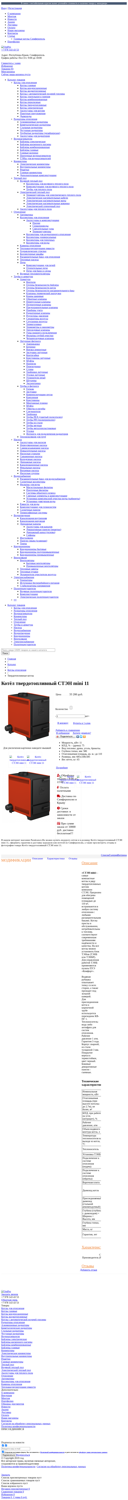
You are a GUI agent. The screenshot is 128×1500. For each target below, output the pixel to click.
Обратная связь (9, 1300)
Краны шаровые (35, 296)
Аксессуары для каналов (39, 526)
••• (15, 599)
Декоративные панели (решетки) (43, 529)
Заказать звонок (9, 1294)
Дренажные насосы (30, 462)
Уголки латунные (35, 375)
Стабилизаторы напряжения (35, 585)
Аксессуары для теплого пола (36, 209)
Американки (33, 344)
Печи (23, 262)
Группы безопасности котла (41, 287)
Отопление (20, 212)
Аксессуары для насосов (33, 442)
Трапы (23, 543)
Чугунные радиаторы (31, 130)
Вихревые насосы (29, 470)
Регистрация (15, 8)
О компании (14, 13)
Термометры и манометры (40, 327)
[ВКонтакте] (77, 737)
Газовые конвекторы (31, 172)
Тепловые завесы (29, 569)
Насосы (18, 439)
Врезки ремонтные (36, 349)
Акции (11, 22)
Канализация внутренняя (33, 518)
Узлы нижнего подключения (41, 332)
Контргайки (32, 355)
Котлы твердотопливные (33, 105)
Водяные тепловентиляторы (35, 273)
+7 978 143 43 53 (10, 49)
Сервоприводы (40, 226)
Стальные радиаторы (31, 127)
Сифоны (30, 535)
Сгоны (29, 369)
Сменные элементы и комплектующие (46, 495)
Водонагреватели (23, 138)
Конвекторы (20, 161)
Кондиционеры (22, 546)
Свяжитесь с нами (11, 63)
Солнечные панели (30, 509)
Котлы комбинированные (33, 99)
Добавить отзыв (88, 1270)
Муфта (29, 405)
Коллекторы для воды (37, 242)
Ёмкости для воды (29, 504)
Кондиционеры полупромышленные (39, 552)
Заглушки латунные (36, 352)
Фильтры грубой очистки (39, 335)
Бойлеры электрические (33, 141)
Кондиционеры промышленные (37, 554)
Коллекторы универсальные (41, 237)
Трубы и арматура (23, 276)
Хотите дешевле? (82, 733)
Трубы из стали (34, 422)
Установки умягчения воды (40, 501)
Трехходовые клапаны (38, 330)
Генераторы (26, 580)
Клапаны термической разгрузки (43, 293)
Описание (37, 858)
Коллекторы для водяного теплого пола (47, 183)
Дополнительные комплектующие (38, 175)
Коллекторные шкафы (32, 254)
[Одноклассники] (84, 737)
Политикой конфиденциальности (52, 1452)
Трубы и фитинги (29, 386)
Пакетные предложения (32, 113)
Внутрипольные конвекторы (35, 167)
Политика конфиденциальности (18, 1466)
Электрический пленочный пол (43, 206)
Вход (4, 8)
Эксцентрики (33, 383)
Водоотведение (22, 515)
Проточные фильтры (37, 490)
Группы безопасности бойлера (42, 285)
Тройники (31, 414)
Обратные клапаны (36, 299)
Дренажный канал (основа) (40, 532)
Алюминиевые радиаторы (34, 122)
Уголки (30, 431)
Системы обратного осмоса (40, 493)
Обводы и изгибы (35, 408)
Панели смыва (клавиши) (33, 540)
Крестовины (32, 400)
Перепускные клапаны (38, 301)
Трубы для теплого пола (39, 189)
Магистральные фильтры (39, 487)
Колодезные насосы (30, 459)
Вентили (31, 282)
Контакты (12, 33)
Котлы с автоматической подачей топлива (42, 93)
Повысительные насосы (33, 450)
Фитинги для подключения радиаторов (47, 434)
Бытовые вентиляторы (38, 563)
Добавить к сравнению (67, 730)
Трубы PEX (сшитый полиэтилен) (44, 417)
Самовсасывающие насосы (34, 448)
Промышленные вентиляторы (42, 566)
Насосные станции (30, 453)
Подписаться (23, 1455)
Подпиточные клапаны (38, 304)
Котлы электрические (31, 108)
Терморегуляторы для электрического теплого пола (53, 195)
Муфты (30, 361)
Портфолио (13, 41)
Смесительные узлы (43, 228)
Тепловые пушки (29, 571)
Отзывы (73, 858)
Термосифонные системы (33, 512)
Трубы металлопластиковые (41, 428)
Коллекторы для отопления (34, 217)
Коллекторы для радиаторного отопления (48, 234)
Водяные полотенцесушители (36, 591)
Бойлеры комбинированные (35, 147)
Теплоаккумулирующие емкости (37, 248)
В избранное (63, 733)
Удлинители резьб (35, 377)
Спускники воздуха (36, 321)
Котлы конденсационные (33, 88)
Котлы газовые (28, 85)
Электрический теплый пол (35, 192)
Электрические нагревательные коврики (48, 203)
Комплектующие (29, 594)
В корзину (62, 723)
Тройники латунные (37, 372)
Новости (12, 19)
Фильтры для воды (30, 484)
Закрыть (5, 1474)
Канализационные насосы (34, 465)
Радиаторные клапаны (38, 313)
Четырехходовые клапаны (40, 338)
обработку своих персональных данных (93, 1452)
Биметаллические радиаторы (35, 124)
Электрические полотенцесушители (39, 597)
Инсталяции (26, 538)
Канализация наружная (32, 521)
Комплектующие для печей (40, 265)
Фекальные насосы (30, 467)
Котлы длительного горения (35, 96)
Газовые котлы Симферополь (29, 38)
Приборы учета (34, 310)
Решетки (24, 169)
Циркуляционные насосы (33, 445)
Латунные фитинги (30, 341)
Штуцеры (31, 380)
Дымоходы (26, 116)
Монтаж (11, 16)
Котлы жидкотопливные (33, 91)
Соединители (33, 411)
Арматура (25, 279)
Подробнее (62, 767)
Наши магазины (16, 30)
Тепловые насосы (29, 259)
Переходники (33, 366)
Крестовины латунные (38, 358)
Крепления (32, 397)
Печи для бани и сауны (38, 271)
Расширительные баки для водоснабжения (42, 479)
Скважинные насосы (31, 456)
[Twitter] (81, 737)
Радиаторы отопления (25, 119)
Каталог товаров (16, 79)
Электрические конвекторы (34, 164)
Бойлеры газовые (29, 150)
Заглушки (31, 391)
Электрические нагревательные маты (46, 200)
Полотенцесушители (25, 588)
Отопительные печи (37, 268)
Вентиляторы (27, 560)
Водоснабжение (22, 476)
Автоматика (26, 214)
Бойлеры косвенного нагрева (35, 144)
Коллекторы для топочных (40, 240)
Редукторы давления (37, 316)
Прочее (36, 223)
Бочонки (30, 346)
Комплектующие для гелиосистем (38, 507)
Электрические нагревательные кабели (47, 197)
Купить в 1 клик (82, 723)
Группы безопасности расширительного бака (50, 290)
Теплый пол (20, 178)
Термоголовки (34, 324)
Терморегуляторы (41, 231)
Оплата (11, 27)
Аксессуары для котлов (32, 110)
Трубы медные (34, 425)
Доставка (12, 24)
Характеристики (56, 858)
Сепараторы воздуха (37, 318)
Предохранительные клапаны (42, 307)
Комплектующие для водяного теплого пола (50, 186)
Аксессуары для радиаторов (35, 136)
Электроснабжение (24, 577)
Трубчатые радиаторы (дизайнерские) (40, 133)
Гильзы (30, 389)
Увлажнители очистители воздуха (38, 574)
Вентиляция (20, 557)
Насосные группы (29, 473)
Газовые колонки (29, 152)
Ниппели (31, 363)
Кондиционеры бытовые (33, 549)
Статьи (11, 36)
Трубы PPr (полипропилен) (40, 420)
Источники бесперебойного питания (39, 583)
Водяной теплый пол (31, 181)
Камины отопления (30, 245)
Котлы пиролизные (30, 102)
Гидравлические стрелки (33, 251)
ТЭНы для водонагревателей (35, 158)
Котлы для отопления (25, 82)
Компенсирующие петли (39, 394)
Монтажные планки (37, 403)
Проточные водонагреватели (35, 155)
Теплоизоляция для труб (33, 436)
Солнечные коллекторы (32, 481)
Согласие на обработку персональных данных (61, 1466)
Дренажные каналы (30, 524)
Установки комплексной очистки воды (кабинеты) (53, 498)
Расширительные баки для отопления (40, 256)
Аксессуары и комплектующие (42, 220)
